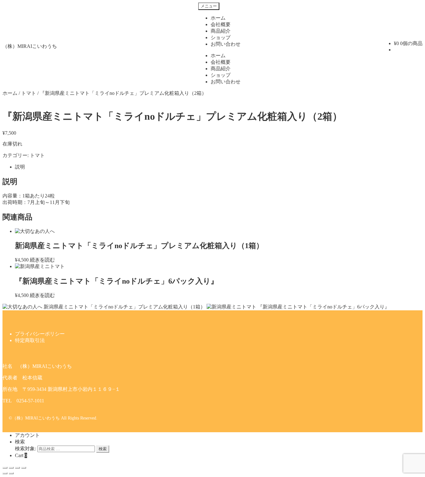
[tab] (219, 167)
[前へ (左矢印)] (4, 473)
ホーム (218, 18)
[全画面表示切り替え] (17, 468)
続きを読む (42, 259)
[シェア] (11, 468)
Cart (21, 455)
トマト (28, 93)
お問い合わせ (226, 44)
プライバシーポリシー (40, 333)
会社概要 (221, 24)
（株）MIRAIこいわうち (29, 46)
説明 (20, 166)
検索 (20, 441)
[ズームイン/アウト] (23, 468)
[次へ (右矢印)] (11, 473)
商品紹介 (221, 31)
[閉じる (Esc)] (4, 468)
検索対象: (25, 448)
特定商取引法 (30, 340)
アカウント (27, 435)
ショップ (221, 37)
